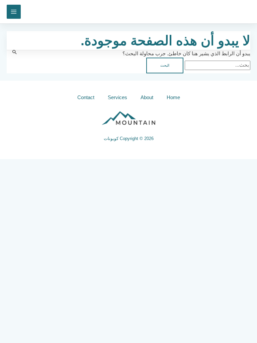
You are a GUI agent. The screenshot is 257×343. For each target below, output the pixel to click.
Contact (85, 97)
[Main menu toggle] (14, 12)
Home (173, 97)
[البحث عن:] (216, 65)
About (147, 97)
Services (117, 97)
